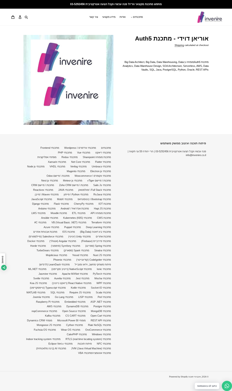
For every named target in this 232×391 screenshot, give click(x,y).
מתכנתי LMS (38, 213)
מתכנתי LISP (85, 297)
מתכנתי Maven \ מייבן (47, 194)
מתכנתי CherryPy (83, 203)
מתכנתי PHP (65, 152)
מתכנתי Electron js (100, 171)
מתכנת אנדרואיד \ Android (75, 208)
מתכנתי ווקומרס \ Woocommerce (93, 175)
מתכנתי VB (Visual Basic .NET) (68, 222)
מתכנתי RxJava (102, 194)
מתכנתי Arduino (47, 208)
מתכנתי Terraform (101, 222)
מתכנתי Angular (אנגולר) (62, 241)
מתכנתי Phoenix (62, 259)
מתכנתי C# (40, 222)
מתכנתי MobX (65, 199)
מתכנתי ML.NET (37, 269)
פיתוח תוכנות (85, 343)
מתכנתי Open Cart (101, 315)
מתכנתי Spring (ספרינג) (98, 245)
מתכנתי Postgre (102, 306)
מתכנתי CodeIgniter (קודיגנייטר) (93, 259)
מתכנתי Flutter (103, 161)
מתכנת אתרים (103, 236)
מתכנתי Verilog (78, 166)
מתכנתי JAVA (65, 189)
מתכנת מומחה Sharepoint (97, 157)
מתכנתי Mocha (102, 278)
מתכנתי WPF (103, 283)
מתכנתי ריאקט (103, 152)
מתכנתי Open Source (74, 311)
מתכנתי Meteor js (72, 180)
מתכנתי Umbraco (101, 166)
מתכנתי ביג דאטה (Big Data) (95, 231)
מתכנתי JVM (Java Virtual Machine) (91, 348)
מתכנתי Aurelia (62, 278)
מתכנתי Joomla (41, 297)
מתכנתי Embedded (75, 301)
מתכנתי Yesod (80, 255)
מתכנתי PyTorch (102, 273)
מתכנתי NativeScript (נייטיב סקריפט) (71, 269)
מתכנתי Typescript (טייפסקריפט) (48, 287)
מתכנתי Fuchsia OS (45, 329)
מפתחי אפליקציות (46, 157)
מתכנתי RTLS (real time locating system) (88, 339)
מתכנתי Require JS (80, 292)
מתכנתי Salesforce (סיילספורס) (46, 236)
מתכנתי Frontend (49, 147)
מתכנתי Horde (38, 245)
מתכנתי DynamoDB (77, 306)
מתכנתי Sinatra (102, 250)
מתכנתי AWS (54, 306)
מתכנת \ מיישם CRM (42, 185)
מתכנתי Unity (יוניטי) (79, 236)
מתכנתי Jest (82, 278)
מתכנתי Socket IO (101, 287)
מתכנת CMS (104, 217)
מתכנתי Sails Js (102, 185)
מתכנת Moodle (59, 213)
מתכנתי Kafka (52, 315)
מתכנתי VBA (85, 352)
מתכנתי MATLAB (35, 292)
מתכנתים (106, 147)
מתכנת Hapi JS (102, 208)
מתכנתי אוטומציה (101, 352)
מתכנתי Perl (104, 297)
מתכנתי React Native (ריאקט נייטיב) (71, 283)
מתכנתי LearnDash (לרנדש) (54, 264)
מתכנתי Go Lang (64, 297)
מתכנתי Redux (69, 157)
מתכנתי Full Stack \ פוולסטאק (94, 189)
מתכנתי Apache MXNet (75, 273)
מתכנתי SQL (57, 292)
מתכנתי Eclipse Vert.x (60, 343)
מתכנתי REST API (101, 320)
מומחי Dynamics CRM (39, 320)
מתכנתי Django (40, 203)
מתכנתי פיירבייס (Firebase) (96, 241)
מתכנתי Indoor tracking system (43, 339)
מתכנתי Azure (51, 227)
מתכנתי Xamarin (57, 161)
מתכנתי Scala (103, 292)
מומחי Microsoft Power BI (71, 320)
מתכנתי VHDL (57, 166)
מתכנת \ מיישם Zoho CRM (73, 185)
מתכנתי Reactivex (43, 189)
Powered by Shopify (178, 377)
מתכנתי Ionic (104, 269)
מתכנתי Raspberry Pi (47, 301)
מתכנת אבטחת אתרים (45, 231)
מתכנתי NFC (104, 343)
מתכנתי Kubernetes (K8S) (77, 217)
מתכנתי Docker (35, 241)
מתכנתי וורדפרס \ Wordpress (80, 147)
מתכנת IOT (105, 203)
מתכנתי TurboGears (48, 250)
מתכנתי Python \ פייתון (76, 194)
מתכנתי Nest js (49, 180)
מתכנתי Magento (76, 171)
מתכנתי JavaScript (41, 199)
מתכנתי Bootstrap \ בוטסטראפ (94, 199)
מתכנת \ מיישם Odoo (58, 175)
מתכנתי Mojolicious (56, 255)
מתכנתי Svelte (41, 278)
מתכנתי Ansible (49, 217)
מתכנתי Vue (83, 152)
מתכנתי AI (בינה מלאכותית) (51, 348)
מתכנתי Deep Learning (98, 227)
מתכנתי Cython (74, 325)
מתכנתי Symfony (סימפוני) (65, 245)
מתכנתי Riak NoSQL (99, 325)
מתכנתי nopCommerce (44, 311)
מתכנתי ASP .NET (101, 301)
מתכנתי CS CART (75, 315)
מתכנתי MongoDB (101, 311)
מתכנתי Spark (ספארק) (76, 250)
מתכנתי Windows (101, 334)
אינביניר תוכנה (194, 377)
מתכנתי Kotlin (78, 287)
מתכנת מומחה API (101, 213)
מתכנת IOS (68, 231)
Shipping (179, 45)
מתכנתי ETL (78, 213)
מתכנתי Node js (35, 166)
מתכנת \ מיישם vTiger (99, 180)
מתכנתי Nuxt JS (102, 255)
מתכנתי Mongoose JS (49, 325)
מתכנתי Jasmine (48, 273)
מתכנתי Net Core (80, 161)
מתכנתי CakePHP (77, 334)
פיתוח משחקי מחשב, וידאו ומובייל (93, 264)
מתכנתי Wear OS (70, 329)
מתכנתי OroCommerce (98, 329)
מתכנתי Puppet (72, 227)
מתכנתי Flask (61, 203)
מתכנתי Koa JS (38, 283)
